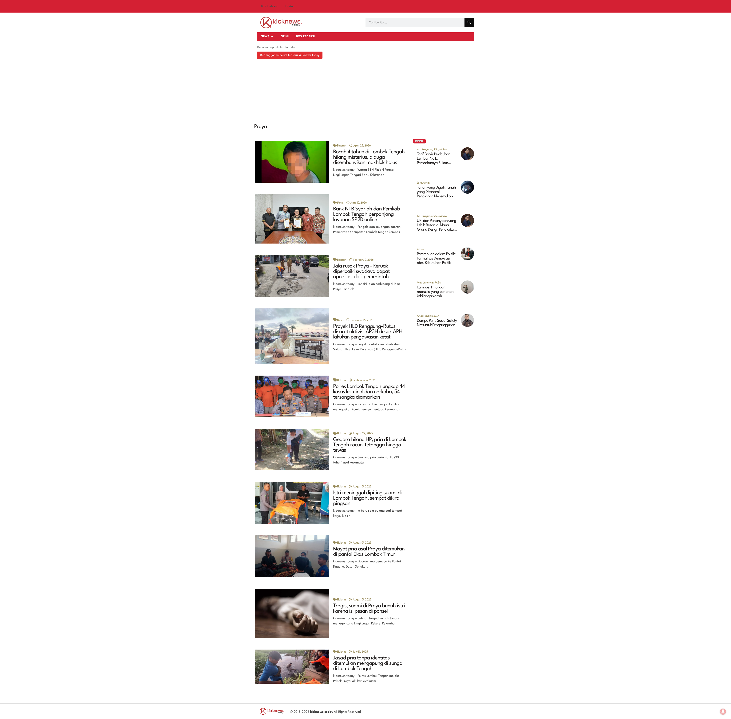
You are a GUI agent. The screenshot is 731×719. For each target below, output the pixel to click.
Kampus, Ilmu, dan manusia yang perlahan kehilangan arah (435, 292)
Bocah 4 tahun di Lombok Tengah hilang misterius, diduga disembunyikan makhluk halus (369, 157)
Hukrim (341, 380)
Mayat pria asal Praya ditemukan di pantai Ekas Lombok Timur (369, 551)
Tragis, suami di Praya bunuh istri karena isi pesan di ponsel (369, 608)
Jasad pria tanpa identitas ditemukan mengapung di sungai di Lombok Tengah (368, 663)
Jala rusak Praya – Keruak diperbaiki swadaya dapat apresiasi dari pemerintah (361, 271)
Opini (285, 36)
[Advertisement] (365, 91)
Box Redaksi (269, 6)
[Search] (469, 22)
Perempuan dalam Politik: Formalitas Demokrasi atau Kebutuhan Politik (436, 258)
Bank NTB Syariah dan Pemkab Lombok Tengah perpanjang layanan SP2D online (366, 214)
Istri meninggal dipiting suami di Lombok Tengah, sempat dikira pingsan (367, 498)
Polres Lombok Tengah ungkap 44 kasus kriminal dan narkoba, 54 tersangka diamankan (369, 392)
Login (289, 6)
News (265, 36)
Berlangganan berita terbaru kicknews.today (289, 55)
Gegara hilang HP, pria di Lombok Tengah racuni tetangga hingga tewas (369, 445)
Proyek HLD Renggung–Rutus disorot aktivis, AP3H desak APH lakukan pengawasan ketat (367, 332)
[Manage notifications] (723, 712)
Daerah (341, 145)
